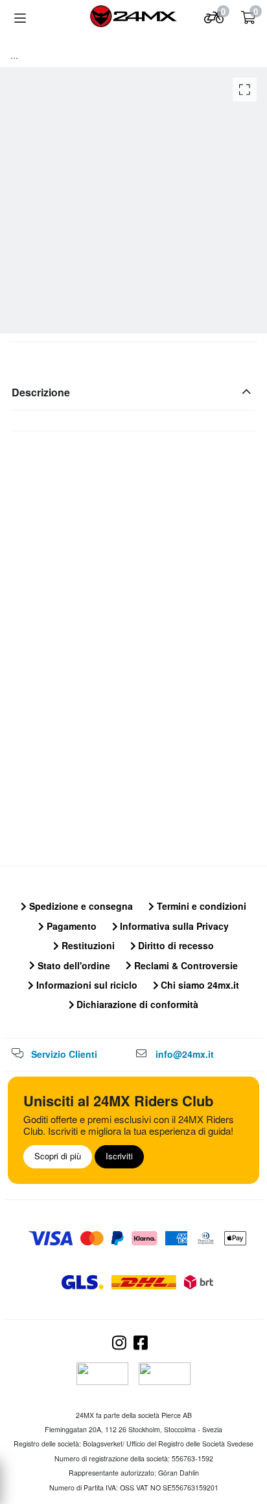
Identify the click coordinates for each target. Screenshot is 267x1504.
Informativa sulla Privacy (173, 925)
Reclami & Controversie (185, 965)
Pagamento (70, 925)
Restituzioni (87, 945)
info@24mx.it (185, 1053)
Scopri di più (57, 1156)
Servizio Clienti (64, 1053)
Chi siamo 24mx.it (198, 984)
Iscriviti (119, 1156)
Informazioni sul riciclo (85, 984)
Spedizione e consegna (80, 905)
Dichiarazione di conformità (136, 1004)
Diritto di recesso (174, 945)
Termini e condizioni (200, 905)
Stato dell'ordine (72, 965)
